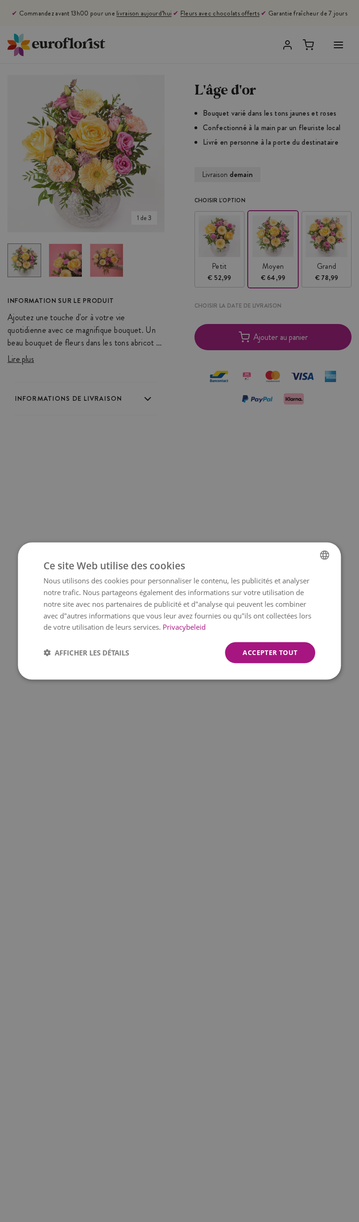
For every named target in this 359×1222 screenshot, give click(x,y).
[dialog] (179, 611)
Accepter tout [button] (270, 652)
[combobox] (325, 555)
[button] (86, 653)
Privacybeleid (184, 627)
